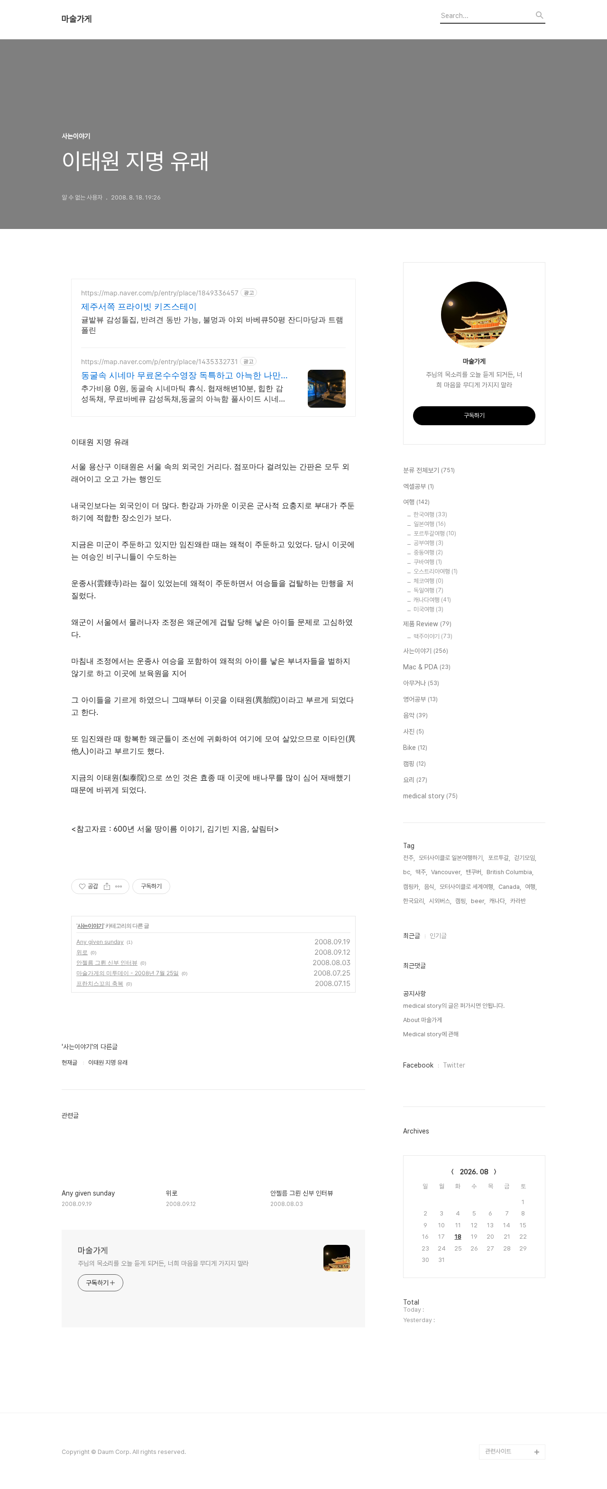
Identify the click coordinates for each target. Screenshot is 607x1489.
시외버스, (440, 900)
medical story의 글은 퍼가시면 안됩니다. (454, 1005)
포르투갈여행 (435, 533)
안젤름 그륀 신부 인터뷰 (107, 962)
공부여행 (428, 543)
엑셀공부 (418, 486)
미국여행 (428, 609)
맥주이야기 (433, 636)
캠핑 (414, 763)
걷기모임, (525, 857)
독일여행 (428, 590)
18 (458, 1236)
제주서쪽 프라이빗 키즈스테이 (139, 306)
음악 (415, 715)
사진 (413, 731)
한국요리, (414, 900)
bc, (407, 872)
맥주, (421, 872)
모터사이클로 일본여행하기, (451, 857)
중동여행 (428, 552)
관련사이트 (498, 1451)
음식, (430, 886)
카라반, (518, 900)
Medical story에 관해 (431, 1034)
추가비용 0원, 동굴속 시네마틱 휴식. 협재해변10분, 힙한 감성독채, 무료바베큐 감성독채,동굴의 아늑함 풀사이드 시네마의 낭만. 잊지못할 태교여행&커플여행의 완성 (183, 394)
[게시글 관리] (119, 886)
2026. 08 (474, 1172)
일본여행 (430, 524)
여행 (416, 502)
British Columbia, (510, 872)
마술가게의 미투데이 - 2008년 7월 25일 (127, 973)
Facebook (418, 1065)
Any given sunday (100, 941)
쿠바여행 (428, 562)
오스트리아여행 (436, 571)
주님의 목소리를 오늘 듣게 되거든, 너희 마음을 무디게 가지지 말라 (163, 1263)
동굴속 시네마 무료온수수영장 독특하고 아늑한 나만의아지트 (181, 375)
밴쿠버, (474, 872)
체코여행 (428, 581)
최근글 (411, 936)
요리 (415, 780)
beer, (478, 900)
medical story (430, 796)
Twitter (454, 1065)
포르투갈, (499, 857)
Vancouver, (446, 872)
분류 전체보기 (429, 470)
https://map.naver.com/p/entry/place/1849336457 (160, 293)
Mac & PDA (427, 667)
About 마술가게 (422, 1019)
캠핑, (461, 900)
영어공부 (420, 699)
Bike (415, 747)
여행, (531, 886)
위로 (82, 952)
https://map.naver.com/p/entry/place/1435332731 (159, 361)
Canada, (509, 886)
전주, (409, 857)
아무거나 (421, 683)
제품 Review (427, 624)
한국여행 (430, 514)
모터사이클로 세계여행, (467, 886)
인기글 (438, 936)
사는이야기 (90, 925)
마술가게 (77, 19)
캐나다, (497, 900)
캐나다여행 (432, 599)
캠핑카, (411, 886)
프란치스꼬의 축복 (99, 983)
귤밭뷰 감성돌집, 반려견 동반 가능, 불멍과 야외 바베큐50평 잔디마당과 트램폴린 (212, 325)
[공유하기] (107, 886)
